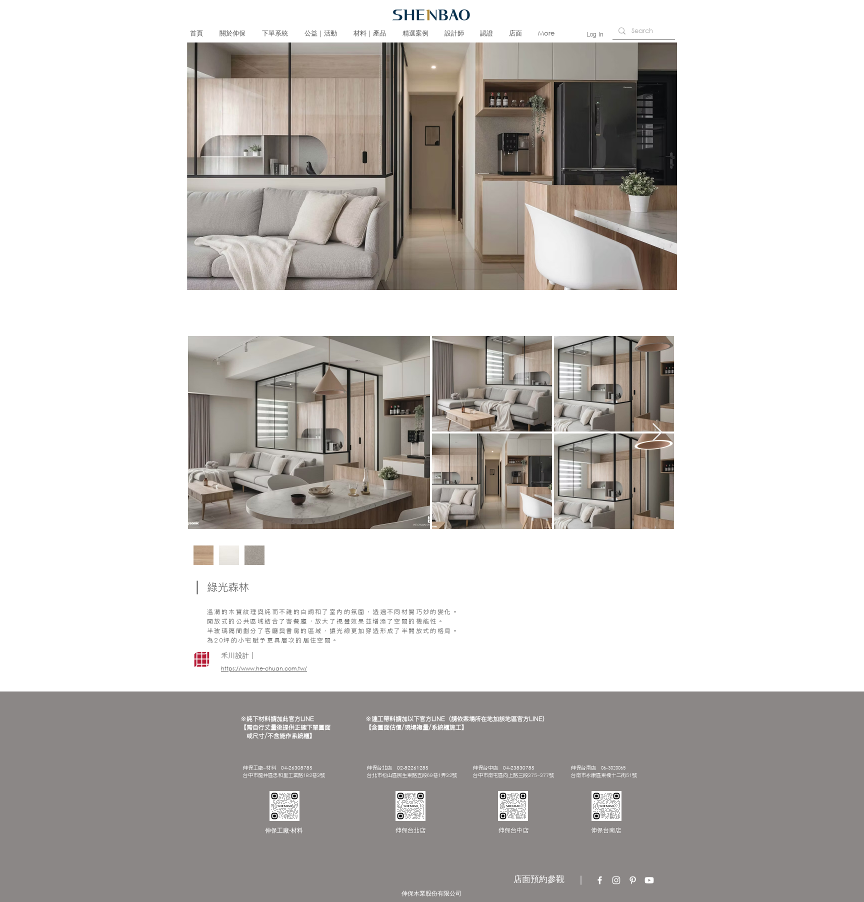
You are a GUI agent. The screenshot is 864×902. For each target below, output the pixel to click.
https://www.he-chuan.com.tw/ (264, 668)
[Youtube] (649, 880)
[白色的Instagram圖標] (616, 880)
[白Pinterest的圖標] (633, 880)
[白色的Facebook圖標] (599, 880)
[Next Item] (657, 432)
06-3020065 (613, 768)
